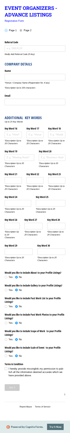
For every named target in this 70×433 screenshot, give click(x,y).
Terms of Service (42, 407)
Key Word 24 (11, 197)
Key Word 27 (30, 220)
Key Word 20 (45, 151)
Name (8, 71)
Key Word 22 (33, 174)
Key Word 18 (54, 128)
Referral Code (11, 42)
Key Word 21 (11, 174)
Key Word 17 (33, 128)
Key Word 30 (44, 245)
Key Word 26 (11, 220)
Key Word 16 (11, 128)
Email (7, 95)
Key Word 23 (54, 174)
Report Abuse (26, 407)
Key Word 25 (42, 197)
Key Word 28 (53, 220)
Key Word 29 (11, 245)
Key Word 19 (11, 151)
